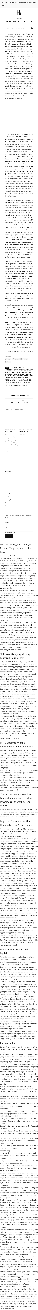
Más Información (32, 4)
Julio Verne (13, 380)
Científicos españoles (24, 370)
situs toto (28, 640)
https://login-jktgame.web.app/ (12, 1178)
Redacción (21, 28)
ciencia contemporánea (26, 369)
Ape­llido (7, 527)
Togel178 (31, 1021)
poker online (10, 1165)
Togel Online (5, 576)
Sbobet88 (13, 1217)
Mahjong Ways (22, 709)
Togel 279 (22, 1054)
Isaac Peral (19, 379)
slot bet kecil (19, 785)
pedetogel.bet (5, 1133)
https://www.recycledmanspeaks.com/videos (17, 1141)
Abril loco (8, 471)
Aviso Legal (8, 500)
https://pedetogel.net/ (17, 1106)
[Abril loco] (12, 462)
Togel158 (12, 1014)
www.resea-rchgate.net (17, 1049)
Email (6, 517)
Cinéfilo (13, 372)
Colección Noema (22, 372)
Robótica (24, 385)
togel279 (21, 1001)
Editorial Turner (19, 374)
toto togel (19, 858)
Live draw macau (17, 812)
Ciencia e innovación (11, 370)
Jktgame (35, 1188)
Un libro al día (19, 18)
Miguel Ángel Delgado (18, 382)
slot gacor (32, 753)
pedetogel (27, 610)
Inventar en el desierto (21, 377)
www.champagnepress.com (10, 1114)
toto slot (8, 1291)
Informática (9, 377)
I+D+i (31, 375)
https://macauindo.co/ (29, 1099)
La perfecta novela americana (19, 395)
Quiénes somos (9, 494)
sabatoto (14, 987)
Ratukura (28, 1301)
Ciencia (16, 369)
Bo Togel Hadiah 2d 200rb (21, 595)
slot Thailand (14, 716)
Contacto (7, 497)
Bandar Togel (24, 898)
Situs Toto (3, 972)
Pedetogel (17, 1252)
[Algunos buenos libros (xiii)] (12, 421)
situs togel (22, 1153)
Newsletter (7, 506)
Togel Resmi (24, 1274)
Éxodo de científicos (23, 375)
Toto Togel (4, 940)
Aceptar (3, 5)
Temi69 (20, 1064)
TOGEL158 (4, 733)
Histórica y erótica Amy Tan (19, 402)
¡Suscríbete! (8, 503)
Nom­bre (7, 522)
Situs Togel (32, 910)
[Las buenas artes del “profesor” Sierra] (26, 421)
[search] (31, 12)
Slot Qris (13, 773)
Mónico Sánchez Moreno (18, 384)
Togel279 (28, 1259)
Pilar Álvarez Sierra (15, 385)
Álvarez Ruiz (14, 367)
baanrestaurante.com (25, 1146)
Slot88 (20, 664)
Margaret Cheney (23, 380)
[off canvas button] (6, 12)
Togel (23, 959)
